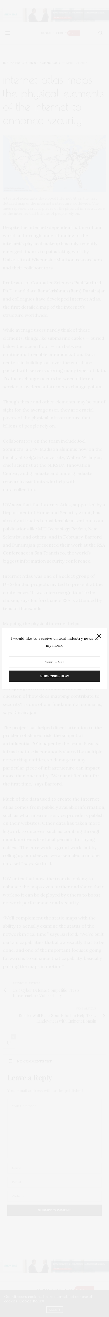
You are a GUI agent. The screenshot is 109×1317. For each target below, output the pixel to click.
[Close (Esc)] (99, 636)
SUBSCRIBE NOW (54, 676)
